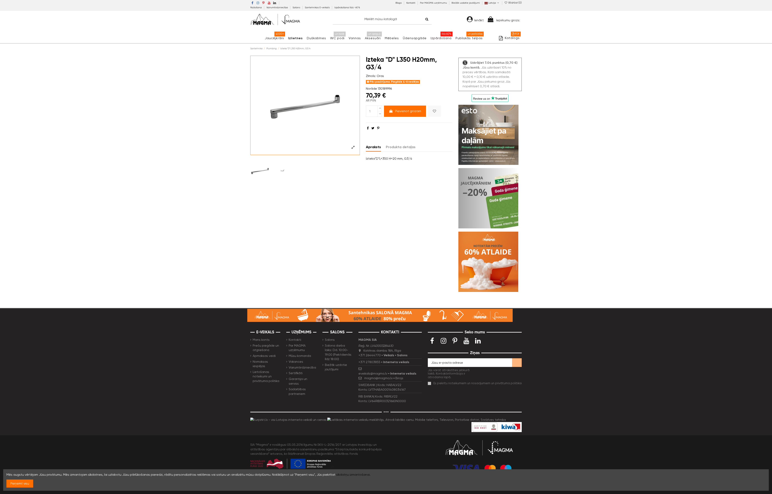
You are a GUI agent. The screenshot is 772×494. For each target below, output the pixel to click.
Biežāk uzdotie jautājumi (466, 2)
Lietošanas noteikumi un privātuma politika (266, 376)
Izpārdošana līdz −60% (347, 7)
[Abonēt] (517, 362)
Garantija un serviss (298, 381)
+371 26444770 (369, 355)
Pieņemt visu (19, 483)
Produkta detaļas (401, 147)
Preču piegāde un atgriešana (266, 348)
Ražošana (256, 7)
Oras (380, 76)
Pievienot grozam (408, 111)
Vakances (296, 362)
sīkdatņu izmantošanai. (353, 475)
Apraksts (373, 147)
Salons (297, 7)
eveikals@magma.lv (372, 373)
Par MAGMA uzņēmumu (434, 2)
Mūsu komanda (300, 356)
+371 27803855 (369, 362)
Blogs (398, 2)
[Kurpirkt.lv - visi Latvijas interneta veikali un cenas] (288, 419)
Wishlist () (515, 2)
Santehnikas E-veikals (317, 7)
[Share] (368, 128)
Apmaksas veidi (264, 356)
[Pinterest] (378, 128)
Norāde (371, 88)
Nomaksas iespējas (260, 364)
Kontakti (411, 2)
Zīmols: (371, 76)
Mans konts (261, 340)
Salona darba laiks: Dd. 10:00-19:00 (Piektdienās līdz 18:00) (338, 352)
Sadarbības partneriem (297, 391)
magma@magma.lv (378, 378)
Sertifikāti (296, 373)
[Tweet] (372, 128)
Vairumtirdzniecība (277, 7)
